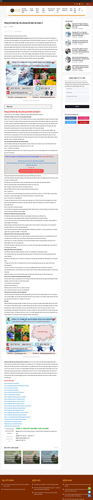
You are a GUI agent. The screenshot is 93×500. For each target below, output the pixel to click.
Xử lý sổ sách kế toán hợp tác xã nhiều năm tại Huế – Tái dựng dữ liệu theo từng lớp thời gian (80, 59)
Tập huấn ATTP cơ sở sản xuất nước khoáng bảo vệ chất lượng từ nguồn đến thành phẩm (80, 34)
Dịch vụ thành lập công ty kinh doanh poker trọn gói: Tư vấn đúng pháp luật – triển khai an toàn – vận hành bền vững (13, 457)
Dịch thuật (71, 9)
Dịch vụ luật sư (58, 10)
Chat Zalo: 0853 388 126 (46, 156)
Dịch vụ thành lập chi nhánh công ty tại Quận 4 (15, 396)
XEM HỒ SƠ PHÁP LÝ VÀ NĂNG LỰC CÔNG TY (31, 171)
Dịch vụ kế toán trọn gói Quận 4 (11, 383)
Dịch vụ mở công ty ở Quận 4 (11, 388)
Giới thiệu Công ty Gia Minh (24, 10)
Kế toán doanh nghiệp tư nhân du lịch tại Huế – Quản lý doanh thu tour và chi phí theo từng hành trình (80, 50)
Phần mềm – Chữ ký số (65, 9)
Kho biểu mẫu (75, 10)
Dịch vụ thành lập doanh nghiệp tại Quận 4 (14, 410)
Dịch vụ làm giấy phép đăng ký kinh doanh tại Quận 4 (16, 385)
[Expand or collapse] (50, 106)
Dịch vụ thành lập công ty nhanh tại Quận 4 (14, 403)
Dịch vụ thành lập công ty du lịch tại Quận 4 (14, 401)
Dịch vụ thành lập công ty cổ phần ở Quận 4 (14, 399)
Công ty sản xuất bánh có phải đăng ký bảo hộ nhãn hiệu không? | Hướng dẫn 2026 (49, 459)
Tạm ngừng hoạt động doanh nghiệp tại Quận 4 (15, 419)
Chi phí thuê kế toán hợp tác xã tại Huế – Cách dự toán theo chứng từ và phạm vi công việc (80, 67)
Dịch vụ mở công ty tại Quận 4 (11, 390)
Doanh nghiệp (31, 9)
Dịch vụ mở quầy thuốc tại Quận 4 (12, 394)
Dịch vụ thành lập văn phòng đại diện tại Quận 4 (15, 414)
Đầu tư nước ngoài (37, 10)
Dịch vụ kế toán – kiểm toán (51, 9)
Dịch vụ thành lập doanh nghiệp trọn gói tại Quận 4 (16, 412)
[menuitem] (1, 1)
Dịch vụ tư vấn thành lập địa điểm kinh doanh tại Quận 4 (17, 417)
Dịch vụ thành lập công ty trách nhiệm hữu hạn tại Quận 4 (17, 405)
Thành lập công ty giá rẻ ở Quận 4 (12, 426)
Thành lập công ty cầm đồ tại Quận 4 (13, 421)
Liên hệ (79, 9)
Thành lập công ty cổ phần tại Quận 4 (13, 423)
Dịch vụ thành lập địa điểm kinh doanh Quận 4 (15, 408)
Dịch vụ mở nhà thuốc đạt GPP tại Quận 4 (14, 392)
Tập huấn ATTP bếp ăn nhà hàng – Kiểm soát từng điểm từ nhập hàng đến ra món (80, 25)
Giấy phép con (43, 10)
